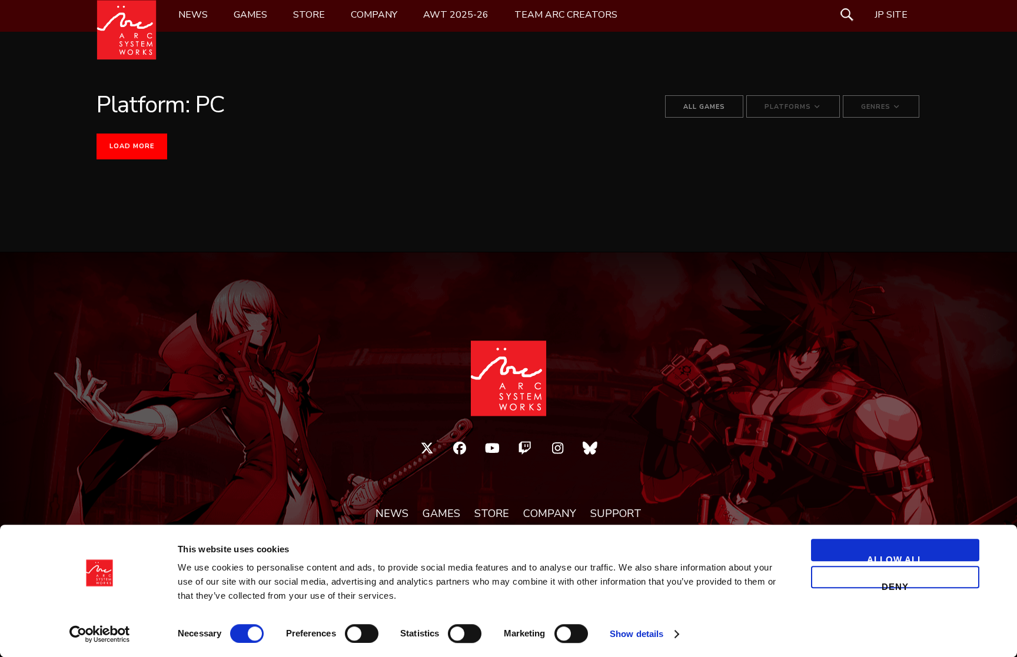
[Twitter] (427, 448)
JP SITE (891, 14)
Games (250, 14)
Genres (877, 106)
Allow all (895, 558)
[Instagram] (558, 448)
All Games (704, 106)
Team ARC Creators (565, 14)
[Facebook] (459, 448)
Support (616, 514)
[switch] (361, 633)
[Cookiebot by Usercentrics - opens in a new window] (99, 634)
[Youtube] (492, 448)
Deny (895, 585)
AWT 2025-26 (455, 14)
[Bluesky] (590, 448)
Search (847, 14)
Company (374, 14)
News (193, 14)
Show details (636, 634)
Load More (131, 146)
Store (309, 14)
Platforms (789, 106)
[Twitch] (525, 448)
